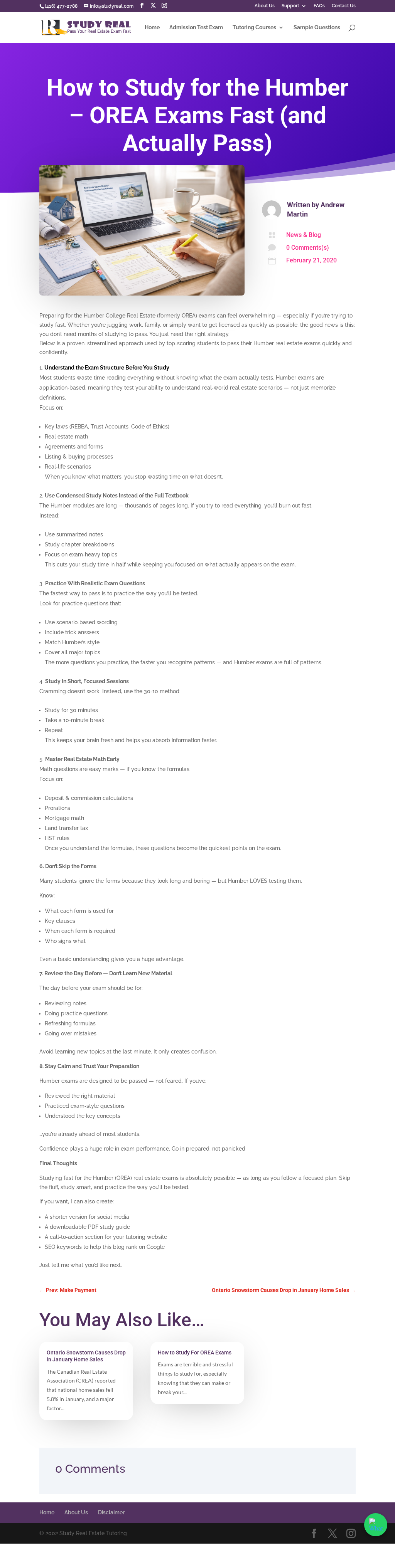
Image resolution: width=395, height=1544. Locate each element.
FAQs (319, 5)
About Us (265, 5)
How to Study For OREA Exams (194, 1352)
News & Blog (303, 235)
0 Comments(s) (307, 247)
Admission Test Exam (196, 27)
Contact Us (344, 5)
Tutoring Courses (254, 27)
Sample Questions (317, 27)
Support (290, 5)
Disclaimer (111, 1512)
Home (152, 27)
